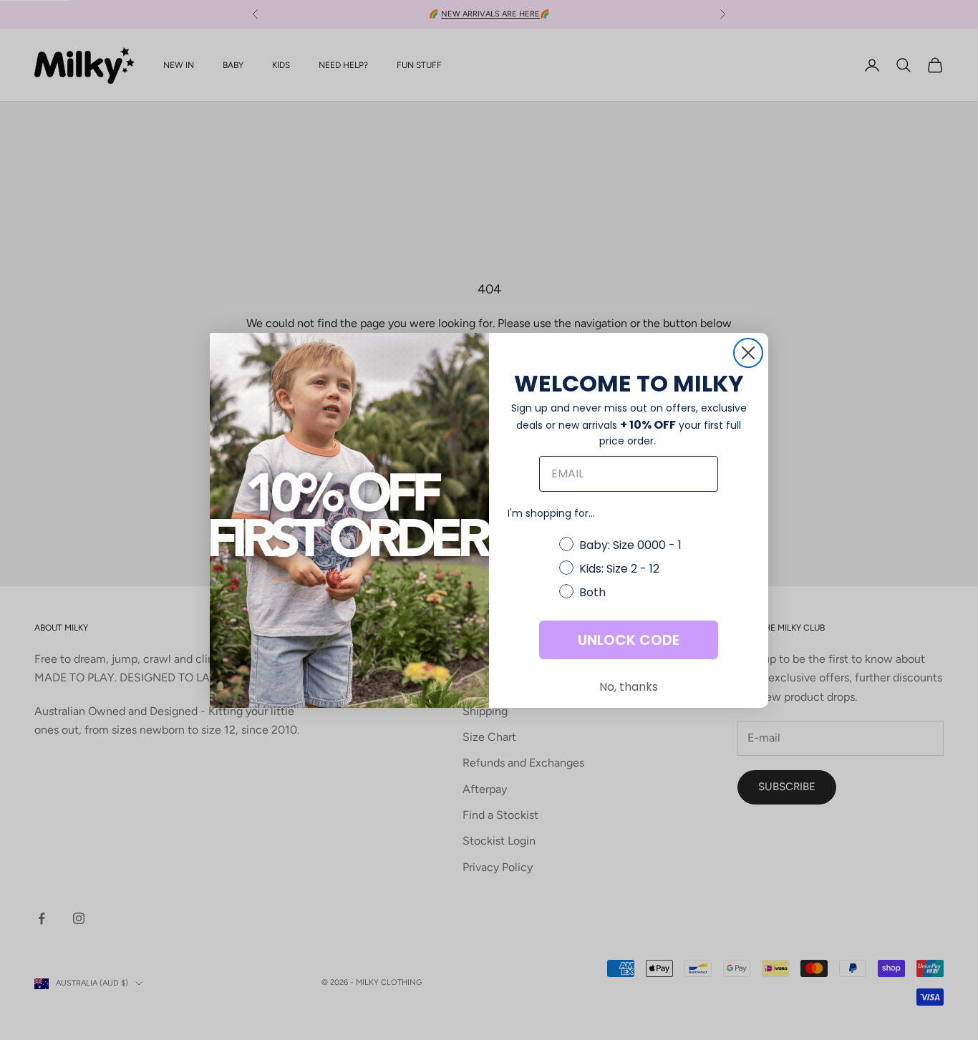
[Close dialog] (748, 353)
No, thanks (628, 687)
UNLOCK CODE (628, 640)
